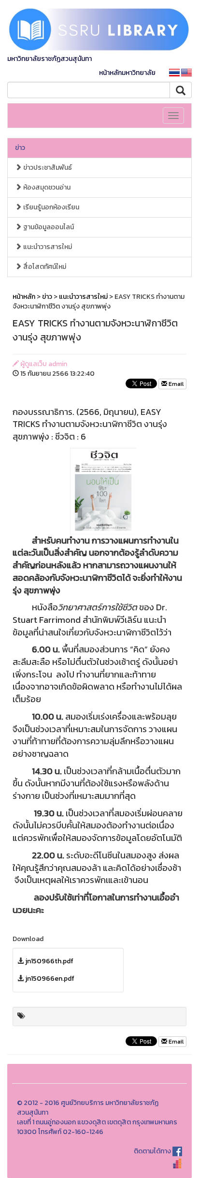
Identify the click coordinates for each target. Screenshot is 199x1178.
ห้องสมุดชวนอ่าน (46, 187)
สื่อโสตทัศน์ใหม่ (44, 267)
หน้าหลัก (24, 297)
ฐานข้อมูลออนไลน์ (48, 227)
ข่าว (20, 148)
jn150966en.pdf (49, 978)
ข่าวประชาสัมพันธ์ (47, 167)
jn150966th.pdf (49, 961)
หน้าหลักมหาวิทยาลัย (127, 73)
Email (175, 384)
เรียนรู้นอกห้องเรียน (50, 207)
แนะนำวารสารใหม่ (47, 247)
